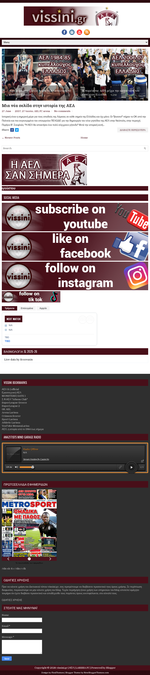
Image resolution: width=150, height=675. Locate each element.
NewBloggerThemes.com (96, 673)
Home (84, 137)
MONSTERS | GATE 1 (14, 395)
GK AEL (6, 409)
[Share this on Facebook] (12, 130)
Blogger (111, 667)
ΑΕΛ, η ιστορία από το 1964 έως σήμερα (23, 429)
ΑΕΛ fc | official (10, 389)
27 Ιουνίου (27, 111)
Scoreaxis (26, 359)
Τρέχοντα (9, 308)
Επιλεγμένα (27, 308)
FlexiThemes (57, 673)
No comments (62, 111)
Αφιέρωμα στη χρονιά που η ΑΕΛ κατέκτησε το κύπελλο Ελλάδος (37, 92)
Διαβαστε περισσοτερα (133, 129)
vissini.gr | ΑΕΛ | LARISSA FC (73, 667)
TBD (7, 341)
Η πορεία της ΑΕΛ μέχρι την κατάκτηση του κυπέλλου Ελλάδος (108, 92)
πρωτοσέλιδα (24, 563)
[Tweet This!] (17, 130)
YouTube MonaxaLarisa (15, 426)
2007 (18, 111)
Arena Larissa (10, 412)
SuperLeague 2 (11, 406)
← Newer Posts (11, 137)
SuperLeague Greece (14, 402)
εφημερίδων (38, 563)
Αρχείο (43, 308)
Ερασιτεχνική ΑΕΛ (11, 392)
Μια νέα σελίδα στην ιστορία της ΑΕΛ (38, 105)
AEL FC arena (42, 111)
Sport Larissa (10, 419)
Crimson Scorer (11, 416)
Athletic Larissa (11, 422)
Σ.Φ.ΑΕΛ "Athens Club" (15, 399)
